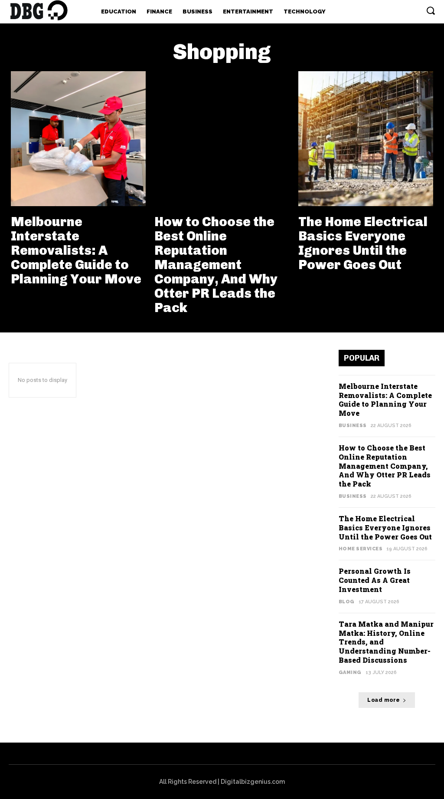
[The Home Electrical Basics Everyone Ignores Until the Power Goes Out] (365, 138)
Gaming (350, 672)
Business (353, 425)
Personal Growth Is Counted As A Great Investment (375, 580)
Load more (383, 700)
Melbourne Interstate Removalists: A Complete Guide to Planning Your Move (76, 250)
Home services (361, 548)
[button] (430, 10)
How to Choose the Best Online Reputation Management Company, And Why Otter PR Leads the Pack (216, 265)
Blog (347, 601)
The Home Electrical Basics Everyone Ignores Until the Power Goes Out (363, 243)
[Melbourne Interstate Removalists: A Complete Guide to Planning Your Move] (78, 138)
